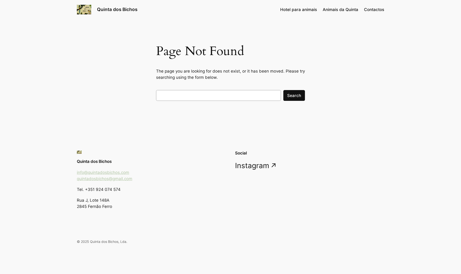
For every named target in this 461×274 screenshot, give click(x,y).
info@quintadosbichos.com (103, 172)
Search (294, 95)
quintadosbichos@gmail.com (104, 178)
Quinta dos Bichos (117, 9)
